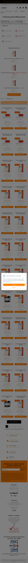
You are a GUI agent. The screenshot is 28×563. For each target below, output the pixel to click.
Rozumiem (14, 284)
